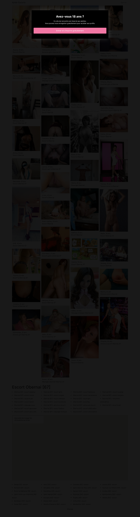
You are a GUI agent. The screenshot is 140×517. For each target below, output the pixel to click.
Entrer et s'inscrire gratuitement (70, 31)
